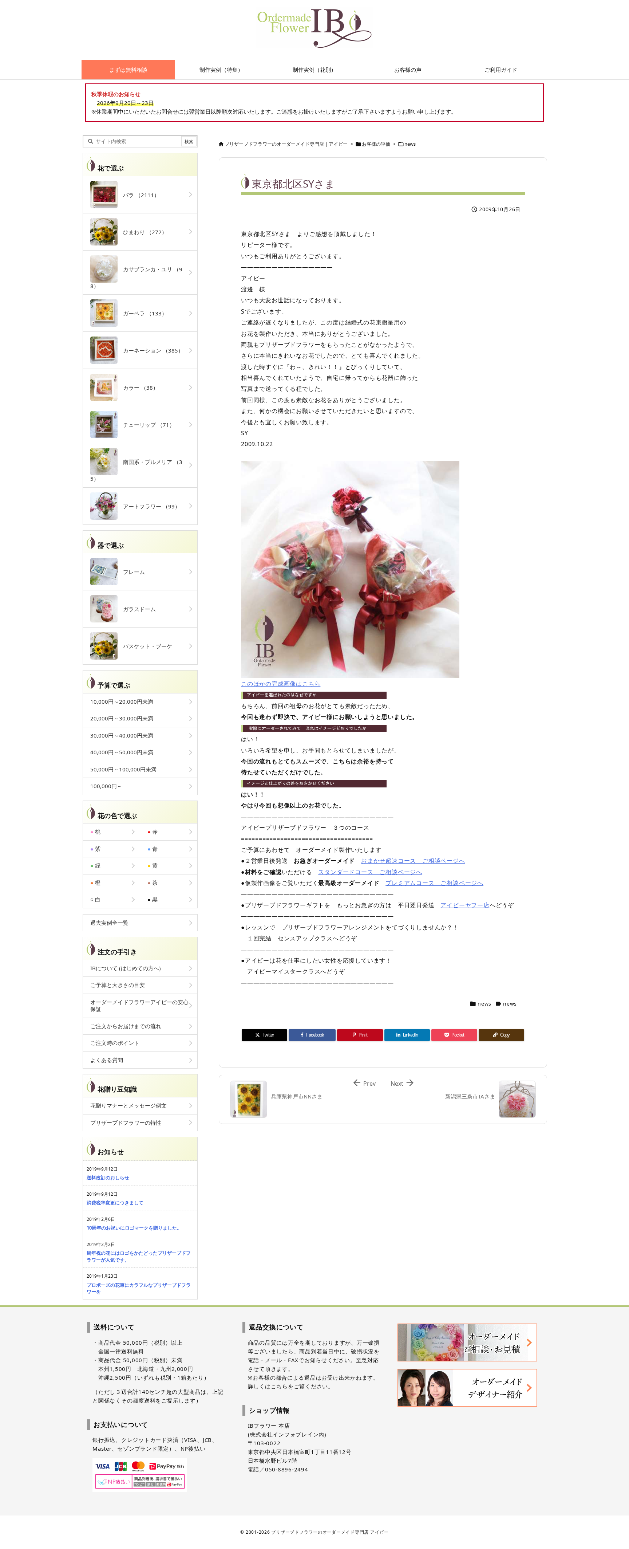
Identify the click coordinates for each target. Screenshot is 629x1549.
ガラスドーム (137, 609)
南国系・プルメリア (136, 470)
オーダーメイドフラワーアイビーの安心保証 (139, 1005)
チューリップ (146, 424)
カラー (138, 387)
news (410, 144)
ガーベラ (142, 313)
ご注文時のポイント (114, 1042)
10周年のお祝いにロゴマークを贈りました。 (134, 1227)
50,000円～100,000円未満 (123, 769)
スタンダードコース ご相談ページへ (370, 872)
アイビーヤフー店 (464, 905)
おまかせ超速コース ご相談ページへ (413, 861)
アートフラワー (149, 506)
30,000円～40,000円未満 (121, 735)
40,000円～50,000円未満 (121, 752)
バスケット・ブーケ (145, 646)
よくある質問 (106, 1060)
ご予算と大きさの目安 (117, 984)
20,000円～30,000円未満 (121, 718)
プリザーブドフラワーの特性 (125, 1122)
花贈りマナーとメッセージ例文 (128, 1105)
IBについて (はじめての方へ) (125, 968)
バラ (138, 194)
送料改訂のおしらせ (108, 1177)
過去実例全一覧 (109, 922)
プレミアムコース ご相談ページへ (434, 883)
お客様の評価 (376, 144)
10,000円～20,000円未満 (121, 701)
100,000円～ (106, 786)
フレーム (131, 571)
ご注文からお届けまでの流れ (125, 1026)
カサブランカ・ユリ (136, 278)
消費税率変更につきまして (115, 1202)
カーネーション (150, 350)
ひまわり (142, 232)
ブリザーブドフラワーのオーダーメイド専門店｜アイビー (286, 144)
